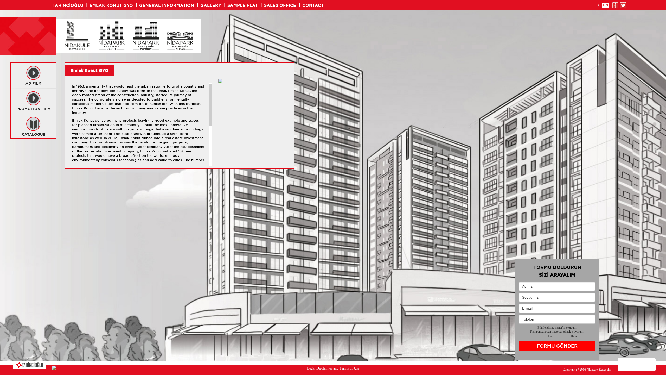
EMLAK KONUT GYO (111, 5)
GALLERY (210, 5)
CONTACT (313, 5)
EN (605, 5)
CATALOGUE (33, 134)
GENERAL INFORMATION (166, 5)
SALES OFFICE (280, 5)
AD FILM (33, 83)
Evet (550, 336)
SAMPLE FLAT (242, 5)
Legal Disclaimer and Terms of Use (333, 368)
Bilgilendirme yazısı (549, 327)
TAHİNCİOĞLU (68, 5)
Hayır (574, 336)
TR (596, 5)
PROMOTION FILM (33, 109)
